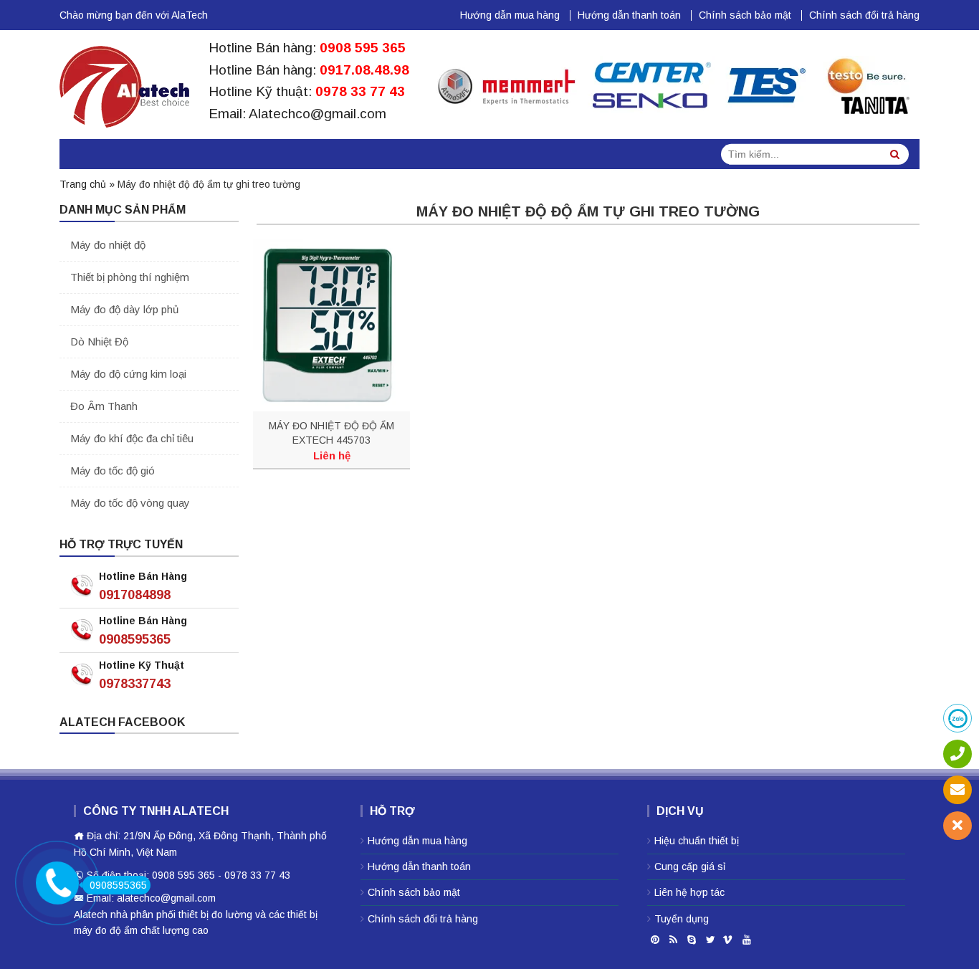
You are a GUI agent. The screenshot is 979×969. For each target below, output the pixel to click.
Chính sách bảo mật (745, 15)
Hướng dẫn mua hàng (510, 15)
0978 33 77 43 (360, 91)
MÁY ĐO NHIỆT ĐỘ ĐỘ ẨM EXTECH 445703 (331, 433)
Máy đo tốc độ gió (112, 470)
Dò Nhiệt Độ (99, 341)
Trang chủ (82, 184)
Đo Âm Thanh (104, 406)
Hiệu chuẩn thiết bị (696, 840)
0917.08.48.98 (364, 69)
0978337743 (135, 684)
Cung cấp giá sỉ (689, 866)
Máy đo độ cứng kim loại (128, 374)
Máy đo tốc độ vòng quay (130, 503)
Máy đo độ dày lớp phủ (124, 309)
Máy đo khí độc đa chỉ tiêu (132, 438)
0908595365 (135, 639)
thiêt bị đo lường (215, 914)
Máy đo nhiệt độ (107, 245)
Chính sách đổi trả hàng (864, 15)
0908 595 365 (363, 47)
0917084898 (135, 595)
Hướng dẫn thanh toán (629, 15)
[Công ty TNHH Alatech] (124, 84)
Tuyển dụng (681, 919)
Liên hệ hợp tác (689, 892)
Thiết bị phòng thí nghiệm (129, 277)
